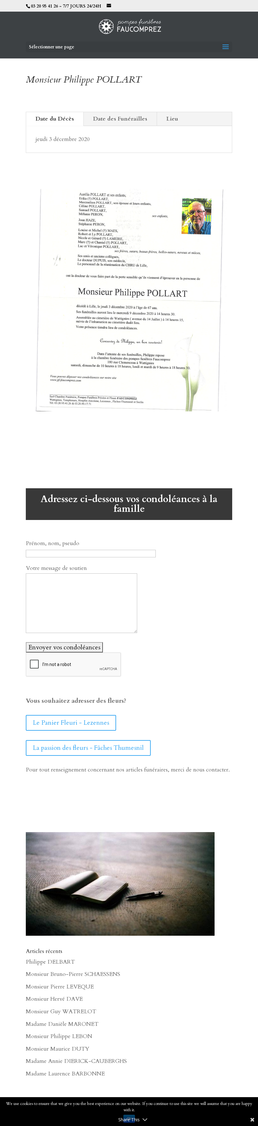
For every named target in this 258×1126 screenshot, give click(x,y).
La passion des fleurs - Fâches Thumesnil (88, 748)
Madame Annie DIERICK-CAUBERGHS (76, 1061)
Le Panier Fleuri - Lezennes (71, 722)
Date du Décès (55, 119)
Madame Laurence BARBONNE (65, 1074)
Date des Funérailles (120, 119)
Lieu (172, 119)
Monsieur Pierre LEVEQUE (60, 987)
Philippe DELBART (50, 962)
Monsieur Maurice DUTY (57, 1049)
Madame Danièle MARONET (62, 1024)
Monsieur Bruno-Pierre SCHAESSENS (73, 974)
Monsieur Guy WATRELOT (61, 1011)
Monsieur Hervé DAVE (54, 999)
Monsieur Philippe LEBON (59, 1036)
